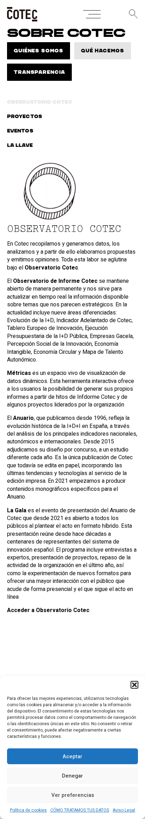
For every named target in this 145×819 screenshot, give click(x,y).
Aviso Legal (124, 810)
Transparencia (39, 72)
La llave (20, 145)
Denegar (72, 776)
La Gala (16, 510)
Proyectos (24, 116)
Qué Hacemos (102, 50)
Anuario (23, 418)
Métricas (19, 373)
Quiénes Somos (38, 50)
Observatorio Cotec (39, 102)
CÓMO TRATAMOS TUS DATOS (79, 810)
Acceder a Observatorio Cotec (48, 610)
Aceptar (72, 756)
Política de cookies (28, 810)
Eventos (20, 131)
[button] (134, 684)
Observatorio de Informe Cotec (55, 281)
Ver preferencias (72, 795)
